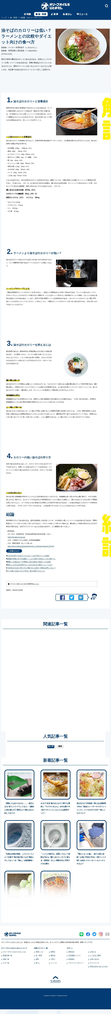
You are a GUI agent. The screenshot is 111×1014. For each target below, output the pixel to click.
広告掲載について (74, 955)
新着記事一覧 (7, 955)
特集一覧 (6, 959)
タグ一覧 (6, 963)
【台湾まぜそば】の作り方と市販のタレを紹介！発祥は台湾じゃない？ (31, 568)
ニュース (54, 963)
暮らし (38, 963)
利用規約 (71, 959)
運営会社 (71, 952)
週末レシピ (39, 952)
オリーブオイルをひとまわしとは (14, 952)
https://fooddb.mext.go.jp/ (16, 537)
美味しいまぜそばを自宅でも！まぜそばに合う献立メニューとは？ (30, 565)
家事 (37, 959)
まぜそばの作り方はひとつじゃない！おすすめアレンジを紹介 (28, 556)
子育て (53, 959)
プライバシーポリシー (76, 963)
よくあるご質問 (95, 955)
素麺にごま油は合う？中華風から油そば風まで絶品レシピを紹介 (29, 562)
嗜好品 (53, 955)
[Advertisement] (34, 678)
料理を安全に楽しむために (99, 966)
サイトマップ (94, 963)
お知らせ (93, 952)
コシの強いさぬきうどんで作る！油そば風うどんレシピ (26, 571)
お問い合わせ (94, 959)
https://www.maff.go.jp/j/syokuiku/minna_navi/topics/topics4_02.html (31, 546)
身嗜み (53, 952)
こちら (36, 584)
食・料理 (39, 955)
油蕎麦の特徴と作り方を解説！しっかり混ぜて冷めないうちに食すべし (31, 559)
